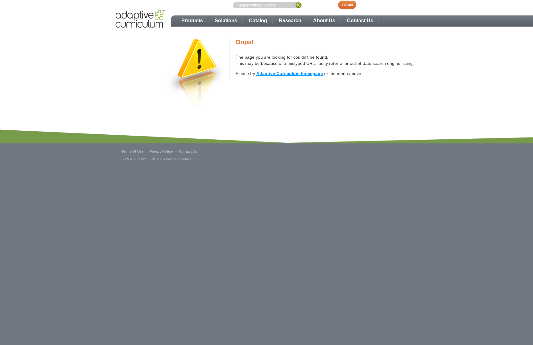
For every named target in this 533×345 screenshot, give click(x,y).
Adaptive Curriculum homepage (289, 73)
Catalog (258, 20)
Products (192, 20)
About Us (324, 20)
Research (290, 20)
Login (350, 5)
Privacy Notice (161, 151)
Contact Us (360, 20)
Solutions (226, 20)
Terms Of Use (132, 151)
